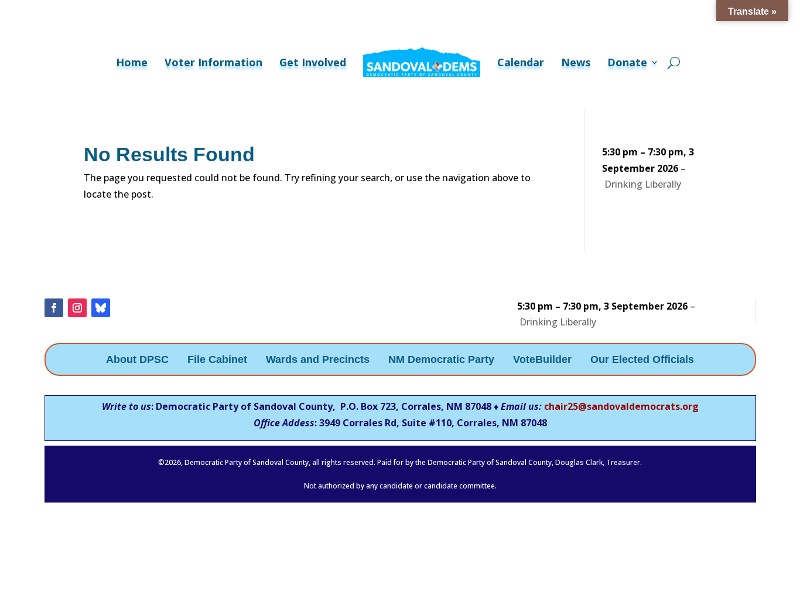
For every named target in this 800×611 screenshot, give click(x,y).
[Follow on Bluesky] (100, 307)
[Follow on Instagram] (77, 307)
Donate (627, 62)
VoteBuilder (542, 360)
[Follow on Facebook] (54, 307)
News (575, 62)
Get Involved (312, 62)
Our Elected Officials (642, 360)
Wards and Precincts (318, 360)
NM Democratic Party (441, 360)
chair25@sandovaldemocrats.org (621, 406)
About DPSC (137, 360)
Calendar (520, 62)
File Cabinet (217, 360)
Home (132, 62)
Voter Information (213, 62)
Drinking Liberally (642, 184)
